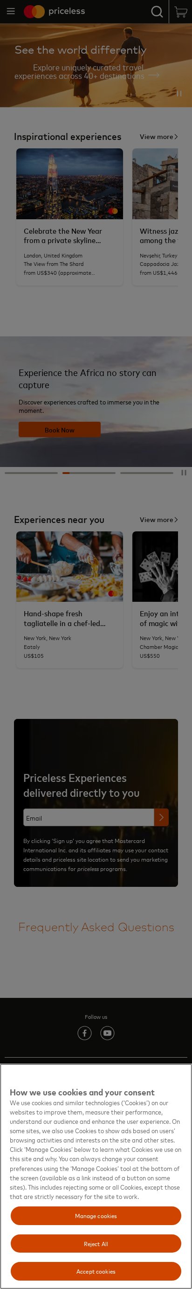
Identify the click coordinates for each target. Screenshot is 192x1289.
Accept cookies (96, 1271)
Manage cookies (96, 1215)
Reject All (96, 1243)
